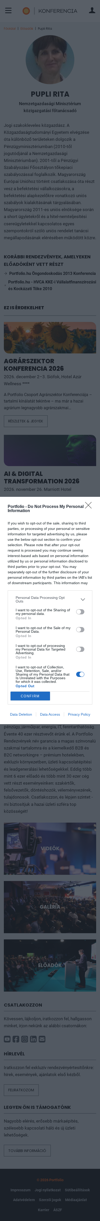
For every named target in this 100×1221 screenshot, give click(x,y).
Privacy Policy (79, 714)
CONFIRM (30, 696)
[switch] (80, 611)
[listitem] (50, 599)
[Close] (90, 507)
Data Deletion (21, 714)
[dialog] (50, 610)
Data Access (50, 714)
